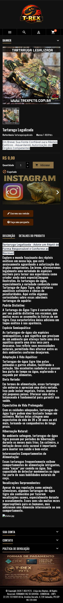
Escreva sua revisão (19, 213)
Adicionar (42, 165)
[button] (7, 189)
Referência (8, 134)
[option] (31, 189)
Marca (39, 134)
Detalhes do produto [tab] (32, 236)
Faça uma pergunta (19, 222)
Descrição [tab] (9, 236)
